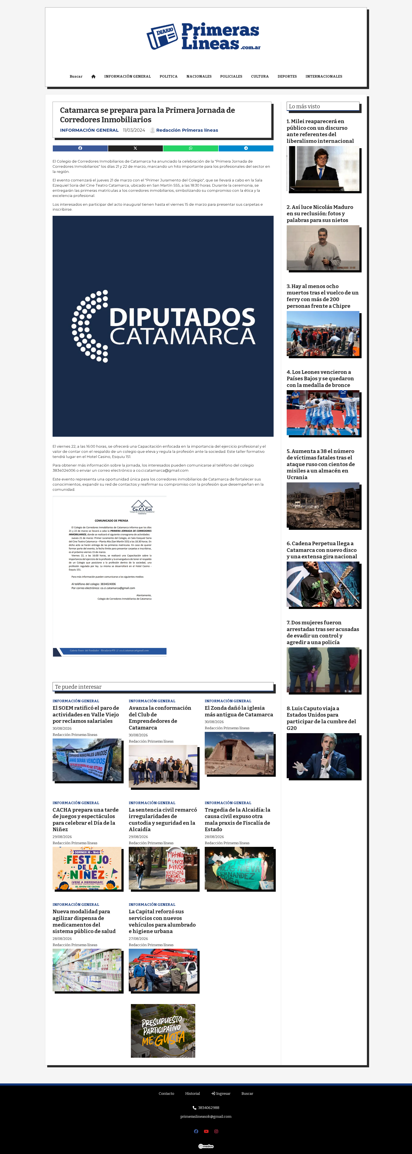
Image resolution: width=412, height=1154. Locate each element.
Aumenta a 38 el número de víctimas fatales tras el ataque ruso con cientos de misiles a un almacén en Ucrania (321, 464)
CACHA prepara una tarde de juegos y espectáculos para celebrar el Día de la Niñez (86, 820)
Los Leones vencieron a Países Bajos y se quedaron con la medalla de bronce (320, 378)
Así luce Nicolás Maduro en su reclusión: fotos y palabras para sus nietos (320, 213)
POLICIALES (231, 76)
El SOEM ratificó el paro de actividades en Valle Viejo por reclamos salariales (86, 714)
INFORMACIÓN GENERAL (127, 76)
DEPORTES (287, 76)
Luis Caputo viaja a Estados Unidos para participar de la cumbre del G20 (321, 718)
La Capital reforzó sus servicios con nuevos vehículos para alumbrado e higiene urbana (162, 921)
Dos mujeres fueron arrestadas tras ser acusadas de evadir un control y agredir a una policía (323, 632)
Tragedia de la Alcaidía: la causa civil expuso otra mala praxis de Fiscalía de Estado (237, 820)
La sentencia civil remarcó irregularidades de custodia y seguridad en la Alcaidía (163, 820)
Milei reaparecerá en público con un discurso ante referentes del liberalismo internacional (320, 131)
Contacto (166, 1093)
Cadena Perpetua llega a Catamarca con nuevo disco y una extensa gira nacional (322, 550)
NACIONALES (199, 76)
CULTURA (260, 76)
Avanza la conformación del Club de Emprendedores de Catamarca (160, 718)
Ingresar (222, 1093)
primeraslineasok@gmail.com (206, 1116)
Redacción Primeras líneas (187, 130)
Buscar (76, 76)
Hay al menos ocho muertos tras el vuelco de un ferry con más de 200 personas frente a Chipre (323, 296)
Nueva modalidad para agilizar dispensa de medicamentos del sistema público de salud (84, 921)
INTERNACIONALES (324, 76)
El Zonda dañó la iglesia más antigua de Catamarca (239, 711)
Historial (192, 1093)
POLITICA (169, 76)
